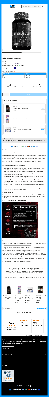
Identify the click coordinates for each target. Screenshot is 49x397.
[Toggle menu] (3, 6)
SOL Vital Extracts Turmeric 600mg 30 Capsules (23, 119)
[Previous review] (3, 325)
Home (3, 9)
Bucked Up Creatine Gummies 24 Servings (22, 129)
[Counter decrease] (4, 95)
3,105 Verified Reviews (11, 327)
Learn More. (11, 141)
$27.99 (14, 131)
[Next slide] (45, 295)
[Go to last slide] (3, 295)
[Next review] (45, 325)
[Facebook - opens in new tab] (26, 386)
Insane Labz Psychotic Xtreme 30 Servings (40, 299)
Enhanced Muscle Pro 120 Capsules (20, 108)
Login (25, 2)
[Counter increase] (8, 95)
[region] (24, 119)
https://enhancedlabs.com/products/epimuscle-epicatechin (17, 245)
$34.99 (37, 302)
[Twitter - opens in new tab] (28, 386)
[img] (11, 325)
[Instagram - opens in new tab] (31, 386)
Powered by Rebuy (24, 134)
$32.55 (14, 121)
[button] (31, 6)
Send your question (41, 308)
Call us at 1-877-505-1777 (8, 346)
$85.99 (14, 110)
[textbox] (20, 308)
